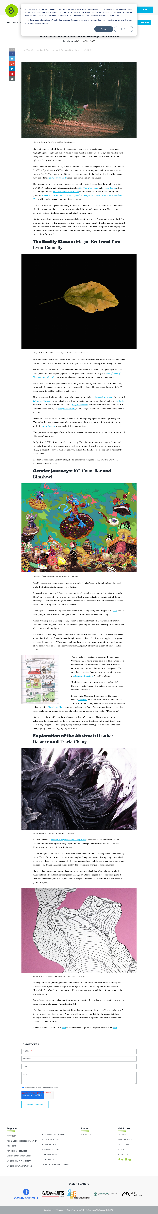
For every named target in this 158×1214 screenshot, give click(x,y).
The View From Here (88, 187)
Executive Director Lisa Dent (66, 191)
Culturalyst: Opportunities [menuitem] (53, 1134)
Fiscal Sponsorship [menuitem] (50, 1139)
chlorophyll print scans (103, 397)
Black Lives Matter (56, 706)
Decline (124, 29)
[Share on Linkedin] (12, 68)
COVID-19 (86, 50)
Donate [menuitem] (121, 1149)
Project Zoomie (109, 187)
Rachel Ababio (69, 41)
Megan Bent (88, 241)
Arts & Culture (52, 50)
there (115, 610)
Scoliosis (120, 400)
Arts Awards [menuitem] (86, 1134)
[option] (26, 1194)
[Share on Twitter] (12, 58)
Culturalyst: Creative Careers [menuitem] (19, 1165)
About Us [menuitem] (122, 1134)
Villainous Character (42, 400)
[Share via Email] (12, 78)
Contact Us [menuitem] (123, 1154)
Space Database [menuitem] (49, 1154)
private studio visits (58, 177)
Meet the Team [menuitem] (125, 1139)
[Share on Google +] (12, 63)
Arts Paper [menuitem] (11, 1145)
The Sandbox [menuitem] (48, 1159)
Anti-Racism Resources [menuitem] (17, 1150)
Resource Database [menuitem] (50, 1149)
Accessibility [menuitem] (123, 1144)
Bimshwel (42, 476)
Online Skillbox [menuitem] (49, 1144)
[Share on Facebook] (12, 53)
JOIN (145, 9)
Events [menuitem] (84, 1128)
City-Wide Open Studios (32, 50)
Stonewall (82, 699)
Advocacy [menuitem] (11, 1135)
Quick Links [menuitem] (124, 1128)
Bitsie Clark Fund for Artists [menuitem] (19, 1155)
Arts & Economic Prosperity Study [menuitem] (22, 1140)
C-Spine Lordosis (80, 404)
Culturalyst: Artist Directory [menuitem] (19, 1160)
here (64, 1027)
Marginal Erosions (66, 408)
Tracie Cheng (73, 741)
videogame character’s (83, 675)
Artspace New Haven (70, 50)
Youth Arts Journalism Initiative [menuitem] (55, 1164)
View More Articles (17, 22)
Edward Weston (47, 425)
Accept (104, 29)
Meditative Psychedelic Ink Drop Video (68, 839)
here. (115, 1027)
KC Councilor (88, 470)
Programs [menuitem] (12, 1128)
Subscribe (144, 22)
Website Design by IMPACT (104, 1210)
